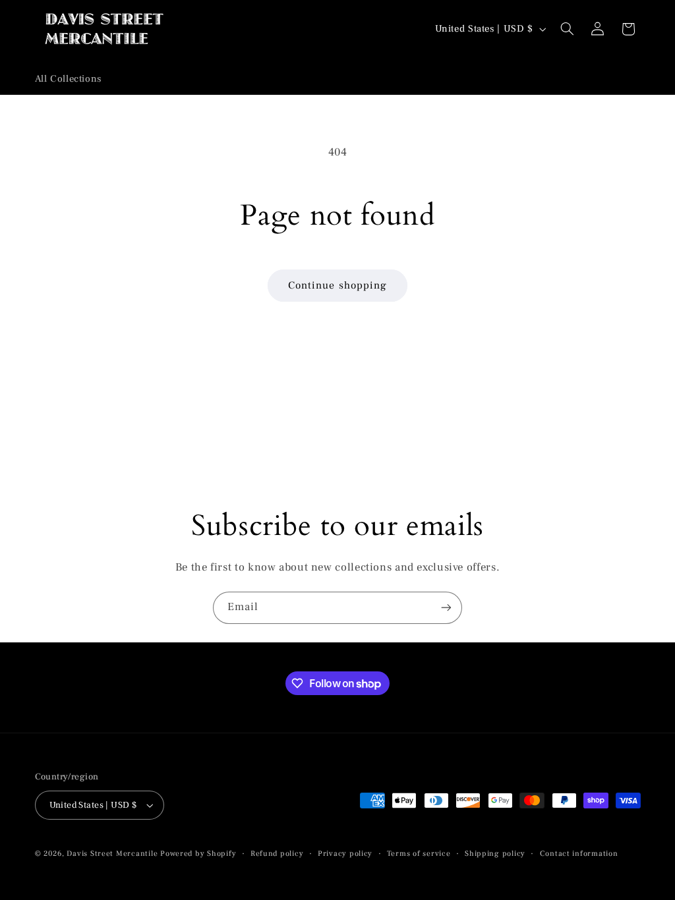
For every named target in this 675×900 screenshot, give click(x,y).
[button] (567, 29)
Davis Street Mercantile (112, 853)
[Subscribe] (446, 608)
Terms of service (419, 853)
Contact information (579, 853)
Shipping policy (495, 853)
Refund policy (277, 853)
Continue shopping (337, 285)
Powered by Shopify (198, 853)
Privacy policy (345, 853)
